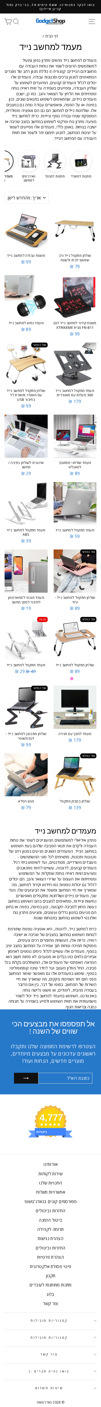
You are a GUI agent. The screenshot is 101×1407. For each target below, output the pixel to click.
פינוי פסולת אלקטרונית (50, 1266)
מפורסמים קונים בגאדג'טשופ (50, 1201)
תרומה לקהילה (50, 1229)
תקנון (50, 1276)
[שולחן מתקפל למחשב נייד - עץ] (78, 679)
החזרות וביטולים (50, 1211)
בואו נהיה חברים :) (49, 1371)
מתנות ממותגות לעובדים (50, 1285)
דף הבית (51, 36)
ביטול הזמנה (50, 1220)
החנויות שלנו (50, 1183)
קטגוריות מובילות (49, 1320)
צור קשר (50, 1303)
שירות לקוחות (50, 1174)
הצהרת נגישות (50, 1238)
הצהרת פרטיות (50, 1257)
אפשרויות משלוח (50, 1192)
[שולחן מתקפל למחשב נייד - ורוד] (72, 679)
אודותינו (50, 1164)
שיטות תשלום (49, 1388)
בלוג (50, 1294)
